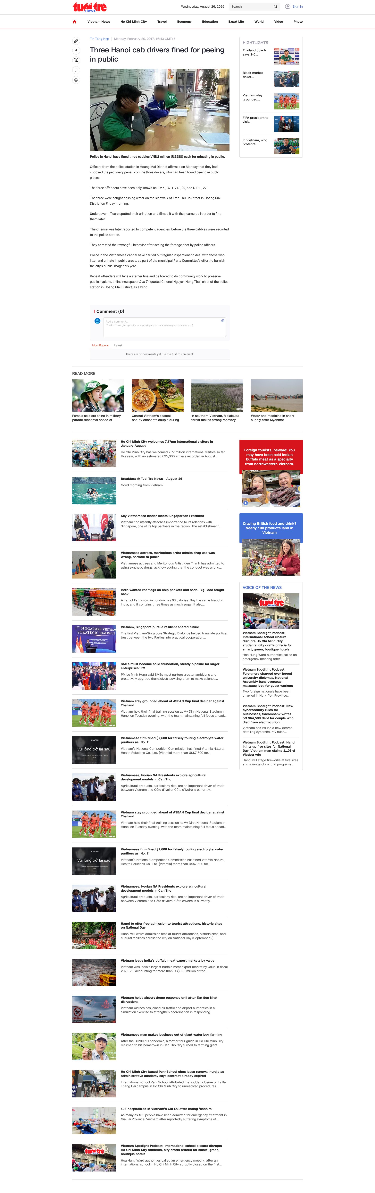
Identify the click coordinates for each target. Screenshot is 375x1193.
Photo (298, 22)
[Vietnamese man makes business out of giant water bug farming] (94, 1046)
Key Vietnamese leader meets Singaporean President (162, 516)
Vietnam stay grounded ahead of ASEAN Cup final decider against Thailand (172, 703)
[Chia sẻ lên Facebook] (76, 51)
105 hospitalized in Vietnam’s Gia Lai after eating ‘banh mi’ (167, 1109)
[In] (76, 80)
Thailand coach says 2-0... (254, 52)
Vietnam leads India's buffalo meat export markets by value (167, 961)
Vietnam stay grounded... (252, 97)
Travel (162, 22)
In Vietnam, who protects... (255, 142)
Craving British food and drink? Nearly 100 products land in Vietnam (269, 528)
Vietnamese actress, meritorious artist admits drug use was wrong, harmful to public (168, 555)
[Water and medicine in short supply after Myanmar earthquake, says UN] (277, 395)
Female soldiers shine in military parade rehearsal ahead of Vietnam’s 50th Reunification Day (96, 418)
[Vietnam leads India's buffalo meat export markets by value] (94, 972)
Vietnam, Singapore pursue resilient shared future (160, 627)
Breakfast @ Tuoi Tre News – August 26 (151, 479)
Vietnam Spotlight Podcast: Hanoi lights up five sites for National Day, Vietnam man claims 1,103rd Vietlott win (269, 749)
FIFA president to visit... (256, 120)
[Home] (74, 21)
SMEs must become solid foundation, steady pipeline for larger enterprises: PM (170, 666)
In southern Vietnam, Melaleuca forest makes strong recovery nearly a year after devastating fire (215, 418)
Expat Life (236, 22)
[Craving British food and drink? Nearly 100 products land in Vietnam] (271, 557)
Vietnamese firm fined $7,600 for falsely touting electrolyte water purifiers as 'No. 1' (172, 740)
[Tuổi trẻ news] (89, 7)
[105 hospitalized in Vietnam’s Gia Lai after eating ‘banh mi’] (94, 1121)
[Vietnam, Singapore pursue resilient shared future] (94, 639)
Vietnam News (99, 22)
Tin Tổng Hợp (99, 39)
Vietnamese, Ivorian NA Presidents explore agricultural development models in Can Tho (163, 777)
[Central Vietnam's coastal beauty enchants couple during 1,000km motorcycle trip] (158, 395)
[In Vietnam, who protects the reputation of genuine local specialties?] (286, 146)
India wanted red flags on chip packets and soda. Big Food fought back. (172, 592)
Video (278, 22)
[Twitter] (76, 60)
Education (210, 22)
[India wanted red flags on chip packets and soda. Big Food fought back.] (94, 602)
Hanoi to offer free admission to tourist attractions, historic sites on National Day (171, 926)
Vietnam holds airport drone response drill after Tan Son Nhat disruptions (169, 1000)
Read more (83, 373)
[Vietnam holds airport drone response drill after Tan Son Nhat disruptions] (94, 1009)
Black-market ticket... (253, 75)
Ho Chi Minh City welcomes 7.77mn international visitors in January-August (167, 444)
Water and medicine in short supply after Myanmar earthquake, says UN (272, 418)
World (259, 22)
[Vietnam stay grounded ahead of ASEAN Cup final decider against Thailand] (286, 101)
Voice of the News (262, 587)
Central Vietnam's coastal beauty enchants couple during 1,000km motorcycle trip (155, 418)
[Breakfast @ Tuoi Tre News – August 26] (94, 490)
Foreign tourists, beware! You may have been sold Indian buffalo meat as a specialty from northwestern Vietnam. (269, 457)
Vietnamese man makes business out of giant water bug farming (171, 1035)
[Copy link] (76, 41)
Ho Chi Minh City (134, 22)
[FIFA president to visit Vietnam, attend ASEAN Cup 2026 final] (286, 124)
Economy (184, 22)
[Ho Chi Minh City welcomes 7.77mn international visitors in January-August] (94, 453)
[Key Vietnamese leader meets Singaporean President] (94, 528)
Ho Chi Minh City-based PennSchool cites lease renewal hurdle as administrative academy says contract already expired (172, 1074)
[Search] (275, 6)
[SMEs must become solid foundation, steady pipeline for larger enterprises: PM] (94, 676)
